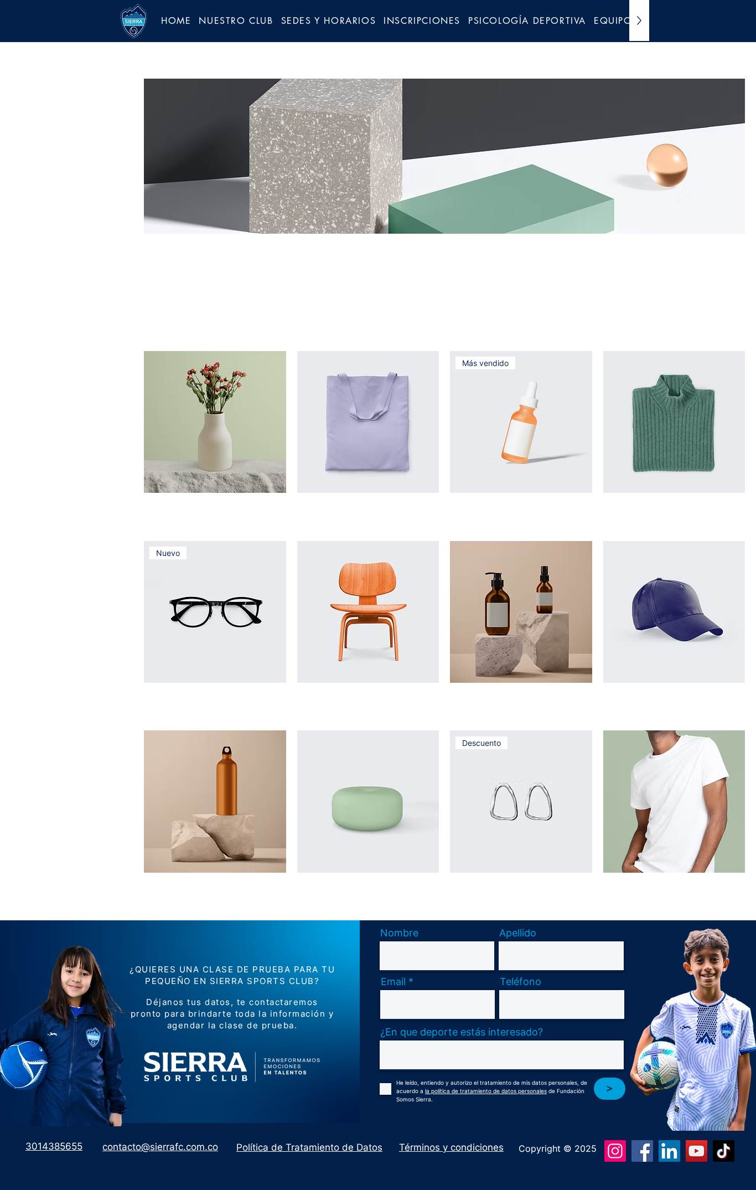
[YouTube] (696, 1151)
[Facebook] (642, 1151)
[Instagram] (615, 1151)
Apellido (517, 933)
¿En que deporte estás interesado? (461, 1032)
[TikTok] (723, 1151)
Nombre (399, 933)
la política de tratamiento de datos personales (486, 1091)
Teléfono (520, 982)
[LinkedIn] (669, 1151)
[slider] (15, 206)
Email (393, 982)
